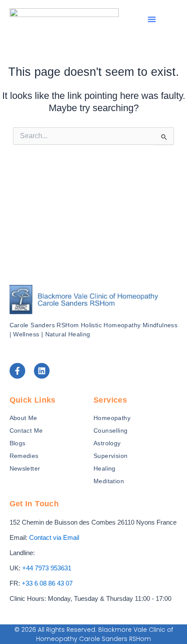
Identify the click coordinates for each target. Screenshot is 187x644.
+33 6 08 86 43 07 (47, 583)
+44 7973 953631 (46, 568)
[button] (151, 19)
